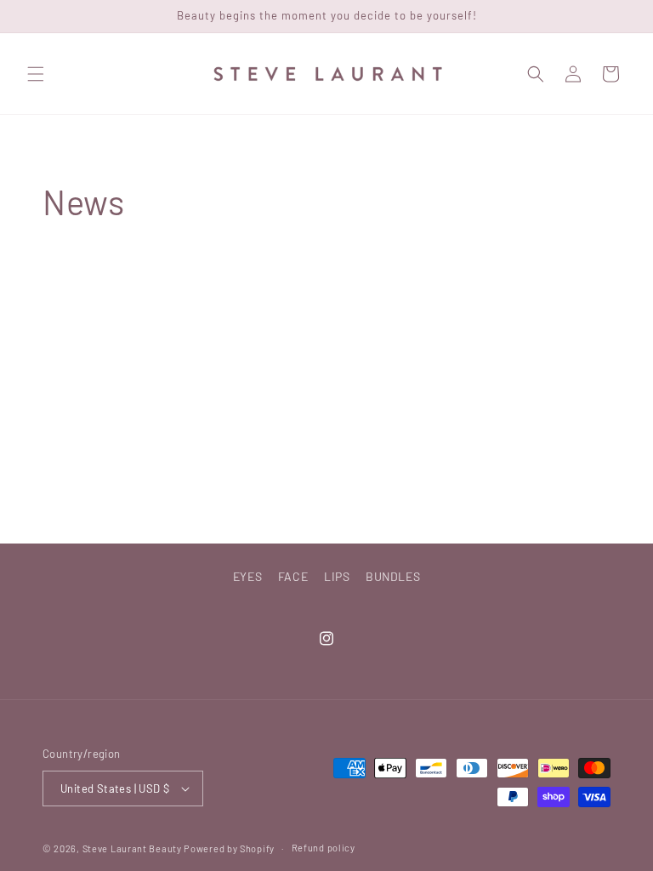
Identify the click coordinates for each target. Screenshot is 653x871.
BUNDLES (393, 576)
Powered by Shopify (229, 848)
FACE (293, 576)
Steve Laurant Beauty (132, 848)
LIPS (336, 576)
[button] (35, 74)
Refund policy (323, 847)
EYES (247, 576)
